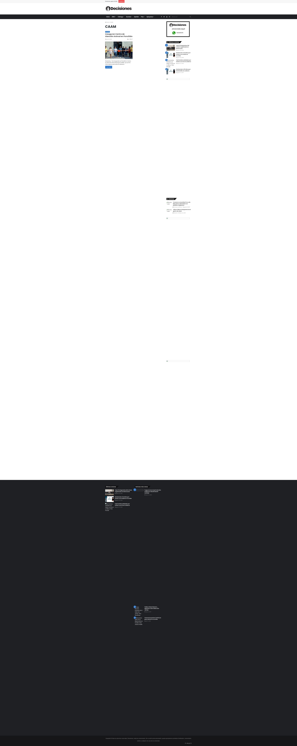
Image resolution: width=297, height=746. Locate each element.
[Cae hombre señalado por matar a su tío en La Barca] (170, 63)
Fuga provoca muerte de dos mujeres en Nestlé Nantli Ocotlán (152, 491)
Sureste (128, 17)
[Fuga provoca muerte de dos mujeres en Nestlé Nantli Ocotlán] (139, 547)
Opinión (136, 17)
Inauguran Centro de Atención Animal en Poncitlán (118, 35)
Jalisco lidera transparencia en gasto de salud (182, 210)
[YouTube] (166, 16)
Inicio (108, 17)
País (142, 17)
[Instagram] (169, 16)
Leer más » (108, 67)
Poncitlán (107, 31)
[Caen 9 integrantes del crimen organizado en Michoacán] (170, 48)
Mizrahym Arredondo (177, 207)
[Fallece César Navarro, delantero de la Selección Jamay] (139, 611)
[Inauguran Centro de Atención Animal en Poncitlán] (119, 50)
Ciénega (120, 17)
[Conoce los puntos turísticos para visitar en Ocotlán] (139, 675)
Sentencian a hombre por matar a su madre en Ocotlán (183, 54)
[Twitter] (164, 16)
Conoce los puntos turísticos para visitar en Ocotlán (152, 618)
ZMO (113, 17)
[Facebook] (161, 16)
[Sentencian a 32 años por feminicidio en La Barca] (170, 71)
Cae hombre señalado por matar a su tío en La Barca (183, 60)
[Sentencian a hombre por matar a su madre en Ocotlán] (170, 55)
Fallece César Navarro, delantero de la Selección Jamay (151, 608)
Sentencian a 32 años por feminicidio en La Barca (183, 70)
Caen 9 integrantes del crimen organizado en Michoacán (182, 47)
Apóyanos (150, 17)
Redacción (175, 212)
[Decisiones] (118, 8)
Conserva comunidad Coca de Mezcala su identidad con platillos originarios (181, 203)
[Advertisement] (163, 7)
